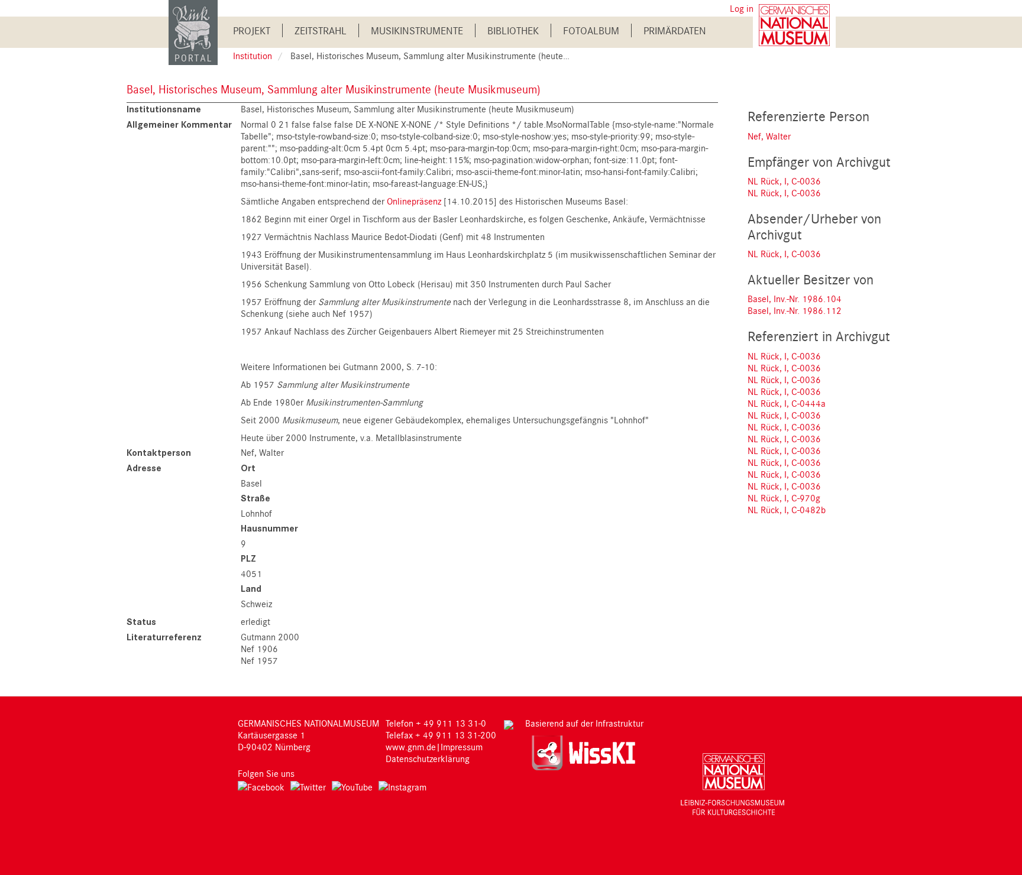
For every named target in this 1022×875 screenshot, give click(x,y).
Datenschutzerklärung (428, 758)
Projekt (251, 30)
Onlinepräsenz (414, 201)
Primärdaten (674, 30)
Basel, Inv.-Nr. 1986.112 (795, 310)
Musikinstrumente (417, 30)
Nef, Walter (769, 136)
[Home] (193, 31)
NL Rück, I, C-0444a (787, 403)
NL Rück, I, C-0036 (784, 181)
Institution (252, 55)
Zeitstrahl (321, 30)
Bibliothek (513, 30)
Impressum (462, 747)
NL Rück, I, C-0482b (787, 510)
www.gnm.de (411, 747)
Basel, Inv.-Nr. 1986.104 (795, 298)
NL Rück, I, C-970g (784, 498)
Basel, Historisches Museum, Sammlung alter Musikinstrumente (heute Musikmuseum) (334, 89)
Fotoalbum (591, 30)
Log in (741, 8)
